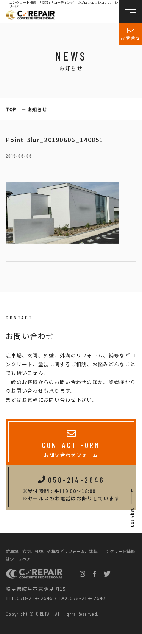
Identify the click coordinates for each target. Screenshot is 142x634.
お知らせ (37, 109)
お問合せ (130, 37)
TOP (11, 109)
